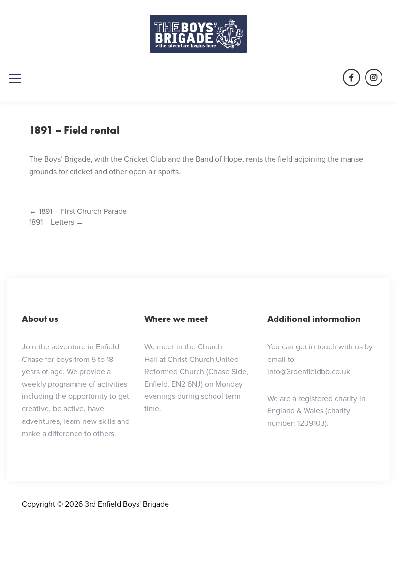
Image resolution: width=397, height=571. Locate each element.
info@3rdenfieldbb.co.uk (308, 371)
